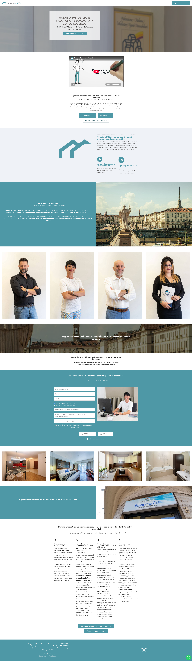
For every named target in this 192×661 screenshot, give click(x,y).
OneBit (52, 654)
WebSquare (53, 656)
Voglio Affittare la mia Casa (65, 405)
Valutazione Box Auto (97, 631)
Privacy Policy (74, 427)
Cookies (51, 650)
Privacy (44, 650)
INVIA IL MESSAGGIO (74, 421)
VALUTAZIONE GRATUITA (74, 33)
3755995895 (182, 3)
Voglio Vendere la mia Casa (65, 403)
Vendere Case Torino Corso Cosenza (97, 626)
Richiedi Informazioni (97, 439)
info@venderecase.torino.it (42, 646)
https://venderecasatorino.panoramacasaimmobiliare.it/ (48, 648)
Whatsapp (107, 115)
